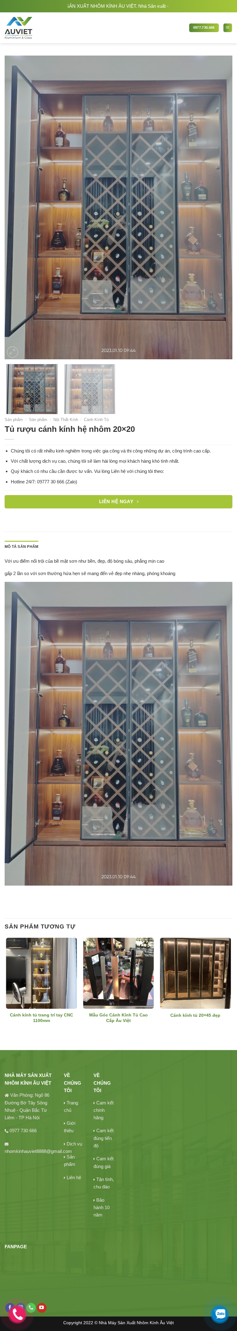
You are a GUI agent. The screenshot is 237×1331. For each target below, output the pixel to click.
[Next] (220, 207)
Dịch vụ (74, 1143)
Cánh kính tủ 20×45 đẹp (195, 1015)
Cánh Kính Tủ (96, 419)
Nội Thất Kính (65, 419)
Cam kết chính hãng (104, 1110)
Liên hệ (74, 1177)
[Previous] (17, 207)
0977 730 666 (23, 1130)
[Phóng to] (12, 352)
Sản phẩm (14, 419)
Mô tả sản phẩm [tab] (21, 546)
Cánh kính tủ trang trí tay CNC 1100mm (41, 1018)
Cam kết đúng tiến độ (104, 1138)
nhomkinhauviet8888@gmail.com (38, 1151)
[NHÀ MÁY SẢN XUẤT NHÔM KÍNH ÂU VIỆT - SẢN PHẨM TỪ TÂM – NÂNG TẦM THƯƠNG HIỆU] (40, 27)
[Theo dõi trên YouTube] (41, 1308)
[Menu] (227, 27)
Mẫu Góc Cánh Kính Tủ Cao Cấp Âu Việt (118, 1018)
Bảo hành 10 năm (102, 1207)
